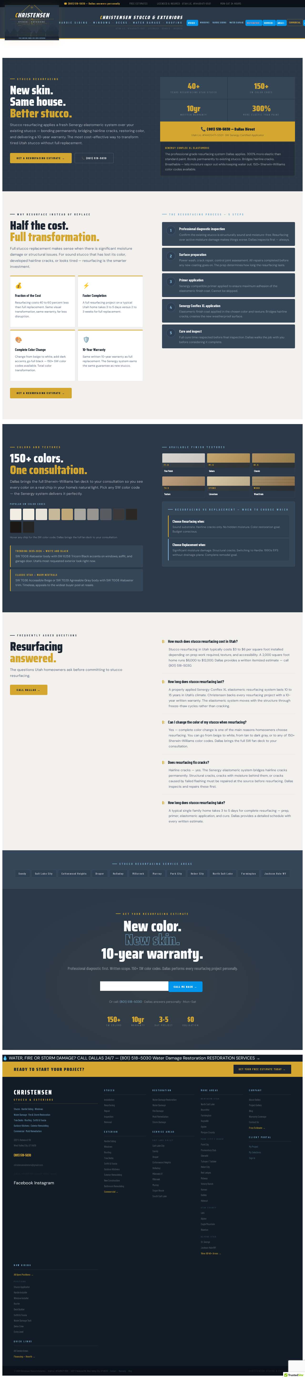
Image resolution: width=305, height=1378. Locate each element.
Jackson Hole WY (275, 873)
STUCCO (192, 22)
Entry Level (18, 1331)
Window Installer (21, 1298)
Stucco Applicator (22, 1286)
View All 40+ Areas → (211, 1253)
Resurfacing (109, 1105)
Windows (108, 1146)
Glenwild (204, 1155)
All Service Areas (21, 1350)
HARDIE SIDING (219, 22)
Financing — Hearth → (24, 1356)
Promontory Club (208, 1150)
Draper (100, 873)
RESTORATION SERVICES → (233, 1058)
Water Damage (159, 1105)
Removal (108, 1122)
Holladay (118, 873)
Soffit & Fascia (110, 1163)
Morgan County (208, 1132)
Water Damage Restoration (179, 1058)
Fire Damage (157, 1110)
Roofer (17, 1303)
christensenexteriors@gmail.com (28, 1164)
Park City (176, 873)
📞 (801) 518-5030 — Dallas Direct (228, 129)
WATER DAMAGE (236, 22)
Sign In (252, 1158)
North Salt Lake (223, 873)
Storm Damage (159, 1122)
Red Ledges (206, 1172)
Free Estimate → (257, 1127)
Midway (204, 1178)
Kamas (204, 1189)
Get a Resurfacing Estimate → (41, 158)
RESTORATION (254, 22)
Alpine (203, 1218)
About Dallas (254, 1099)
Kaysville (204, 1120)
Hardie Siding (110, 1141)
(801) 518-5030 (131, 1002)
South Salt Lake (159, 1196)
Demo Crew (19, 1326)
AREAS (281, 22)
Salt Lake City (44, 873)
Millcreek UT (157, 1173)
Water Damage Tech (22, 1320)
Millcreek (138, 873)
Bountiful (205, 1109)
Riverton (204, 1229)
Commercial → (111, 1191)
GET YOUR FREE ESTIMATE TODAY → (262, 1069)
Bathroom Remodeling (114, 1186)
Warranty (122, 1370)
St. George (205, 1241)
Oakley (204, 1194)
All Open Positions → (24, 1274)
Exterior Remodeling (113, 1174)
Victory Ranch (207, 1183)
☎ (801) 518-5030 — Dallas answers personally (92, 3)
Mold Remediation (160, 1116)
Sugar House (158, 1190)
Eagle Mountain (208, 1224)
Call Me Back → (185, 986)
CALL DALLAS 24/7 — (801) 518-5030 (114, 1058)
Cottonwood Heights (74, 873)
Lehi (202, 1212)
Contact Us (254, 1122)
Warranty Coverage (257, 1116)
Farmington (248, 873)
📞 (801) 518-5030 (94, 158)
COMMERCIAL (295, 22)
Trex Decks (108, 1158)
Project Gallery (255, 1105)
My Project (253, 1146)
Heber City (197, 873)
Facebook (23, 1183)
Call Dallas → (29, 689)
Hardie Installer (20, 1292)
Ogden (204, 1126)
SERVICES (269, 22)
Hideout (204, 1200)
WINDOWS (204, 22)
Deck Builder (19, 1309)
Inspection (108, 1116)
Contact (113, 1370)
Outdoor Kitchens (112, 1169)
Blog (251, 1110)
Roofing (107, 1152)
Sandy (22, 873)
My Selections (255, 1152)
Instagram (44, 1183)
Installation (109, 1099)
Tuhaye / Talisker (208, 1161)
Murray (157, 873)
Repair (107, 1110)
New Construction (112, 1180)
